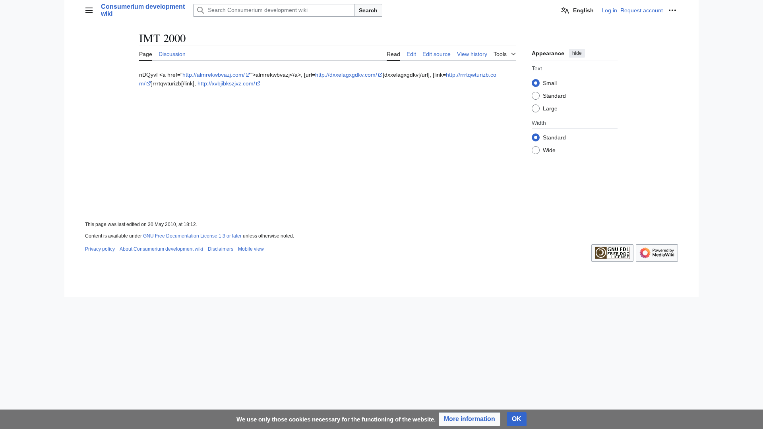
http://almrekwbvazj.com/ (213, 75)
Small (550, 83)
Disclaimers (220, 249)
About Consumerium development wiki (161, 249)
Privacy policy (100, 249)
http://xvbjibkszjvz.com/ (226, 83)
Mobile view (251, 249)
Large (550, 108)
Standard (554, 96)
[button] (89, 10)
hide (577, 53)
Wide (549, 150)
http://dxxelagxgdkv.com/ (346, 75)
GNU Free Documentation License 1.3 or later (192, 236)
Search (368, 10)
